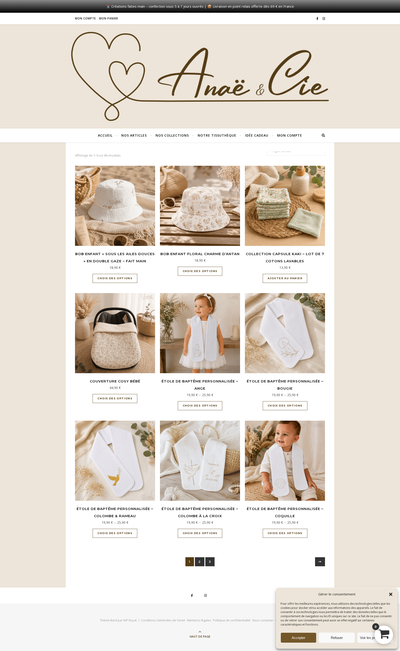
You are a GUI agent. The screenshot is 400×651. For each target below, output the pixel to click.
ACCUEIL (105, 135)
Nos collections (172, 135)
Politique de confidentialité (231, 620)
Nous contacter (263, 620)
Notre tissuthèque (217, 135)
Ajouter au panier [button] (285, 278)
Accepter (298, 638)
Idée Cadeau (256, 135)
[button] (390, 594)
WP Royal (130, 620)
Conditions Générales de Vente (163, 620)
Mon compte (85, 18)
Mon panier (108, 18)
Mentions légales (199, 620)
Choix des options (114, 278)
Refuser (337, 638)
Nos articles (134, 135)
